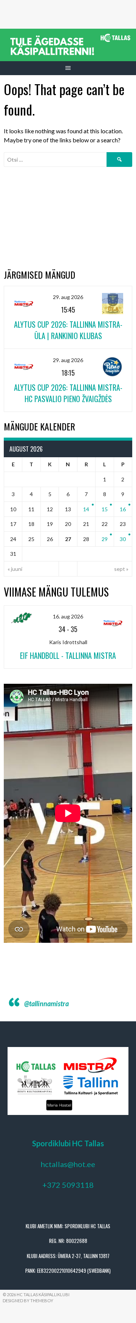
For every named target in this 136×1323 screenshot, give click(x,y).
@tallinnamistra (46, 1003)
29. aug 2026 (68, 297)
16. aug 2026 (68, 616)
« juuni (15, 569)
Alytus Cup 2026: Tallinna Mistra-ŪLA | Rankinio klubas (68, 330)
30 (123, 539)
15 (105, 509)
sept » (121, 569)
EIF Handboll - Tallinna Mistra (68, 655)
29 (105, 539)
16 (123, 509)
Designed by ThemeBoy (28, 1300)
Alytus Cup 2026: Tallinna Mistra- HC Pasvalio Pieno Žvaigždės (68, 393)
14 (86, 509)
